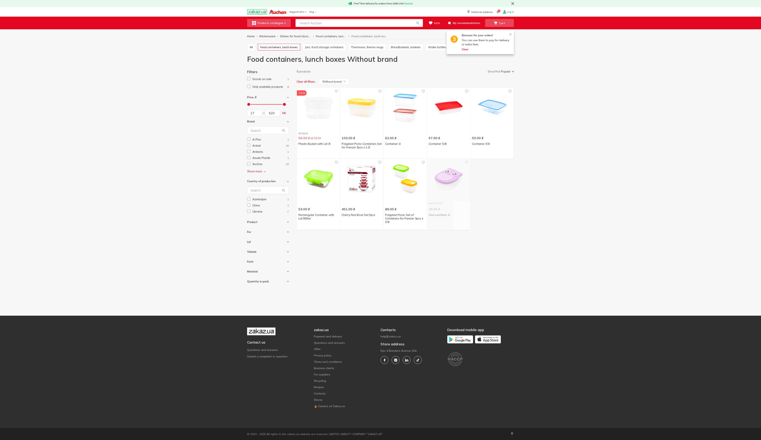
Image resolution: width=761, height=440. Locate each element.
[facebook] (384, 360)
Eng (312, 11)
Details (409, 3)
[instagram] (396, 360)
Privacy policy (322, 355)
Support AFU (296, 11)
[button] (480, 12)
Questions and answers (262, 350)
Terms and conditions (328, 362)
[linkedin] (407, 360)
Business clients (324, 368)
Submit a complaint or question (267, 356)
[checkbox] (248, 78)
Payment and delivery (328, 336)
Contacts (320, 393)
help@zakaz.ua (390, 336)
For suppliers (322, 374)
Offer (317, 349)
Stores (318, 400)
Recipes (319, 387)
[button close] (513, 3)
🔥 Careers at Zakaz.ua (329, 406)
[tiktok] (418, 360)
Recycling (320, 381)
